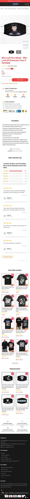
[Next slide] (27, 29)
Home (2, 8)
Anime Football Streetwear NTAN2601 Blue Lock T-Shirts (7, 332)
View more (15, 363)
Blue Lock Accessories (10, 8)
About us (3, 453)
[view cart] (28, 4)
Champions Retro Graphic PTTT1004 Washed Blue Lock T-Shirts (7, 310)
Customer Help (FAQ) (5, 475)
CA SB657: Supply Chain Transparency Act (10, 461)
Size (3, 71)
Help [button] (27, 497)
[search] (26, 4)
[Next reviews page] (27, 260)
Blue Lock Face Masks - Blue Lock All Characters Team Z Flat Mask (8, 387)
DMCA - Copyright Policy (6, 459)
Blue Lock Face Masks (23, 8)
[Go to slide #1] (11, 52)
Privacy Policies (4, 457)
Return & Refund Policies (6, 471)
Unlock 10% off (3, 493)
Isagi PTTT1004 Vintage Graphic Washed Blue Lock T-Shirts (22, 310)
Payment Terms (4, 469)
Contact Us (3, 473)
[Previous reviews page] (20, 260)
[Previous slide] (2, 29)
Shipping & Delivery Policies (7, 467)
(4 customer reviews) (12, 66)
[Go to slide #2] (18, 52)
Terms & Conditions (5, 455)
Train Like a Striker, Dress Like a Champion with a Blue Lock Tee (22, 355)
